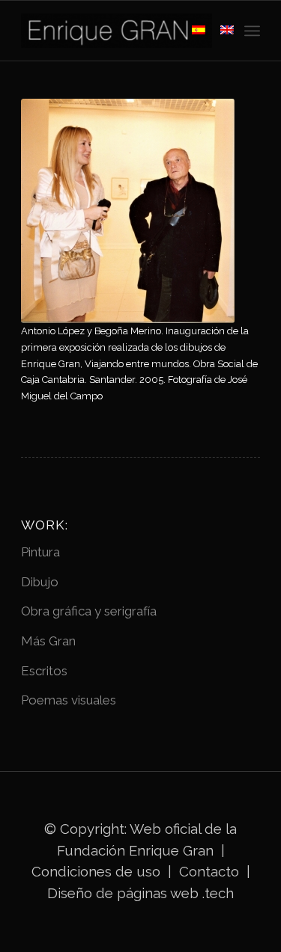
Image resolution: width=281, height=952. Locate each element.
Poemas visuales (68, 699)
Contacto (211, 871)
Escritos (44, 670)
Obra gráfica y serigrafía (89, 611)
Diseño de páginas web (123, 893)
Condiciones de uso (95, 871)
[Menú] (252, 31)
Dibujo (39, 581)
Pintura (40, 551)
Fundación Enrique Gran (135, 850)
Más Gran (48, 640)
